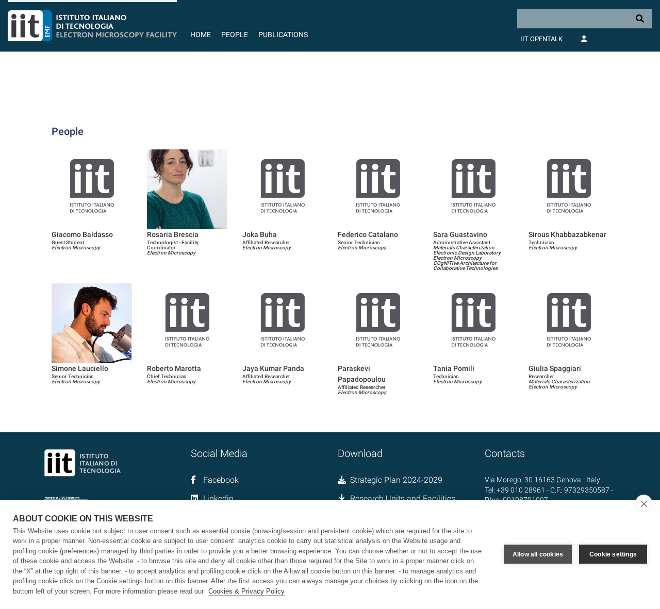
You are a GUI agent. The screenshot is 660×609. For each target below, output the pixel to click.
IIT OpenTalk (541, 39)
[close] (643, 503)
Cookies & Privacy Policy (246, 591)
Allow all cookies (538, 554)
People (234, 34)
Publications (283, 34)
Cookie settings (613, 554)
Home (200, 34)
